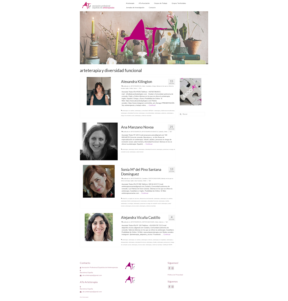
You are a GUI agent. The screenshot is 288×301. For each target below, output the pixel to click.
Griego (154, 86)
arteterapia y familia (164, 201)
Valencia (161, 222)
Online (131, 88)
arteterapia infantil (133, 149)
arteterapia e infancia (146, 239)
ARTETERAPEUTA (136, 86)
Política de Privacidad (175, 275)
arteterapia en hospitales (159, 239)
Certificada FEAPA (167, 244)
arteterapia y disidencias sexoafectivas (164, 110)
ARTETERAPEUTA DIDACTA (150, 131)
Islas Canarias (138, 180)
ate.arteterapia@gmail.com (92, 275)
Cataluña (160, 131)
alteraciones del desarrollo (146, 198)
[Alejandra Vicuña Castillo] (99, 227)
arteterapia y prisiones (160, 113)
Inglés (127, 88)
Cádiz (143, 86)
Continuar (152, 105)
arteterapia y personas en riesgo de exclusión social (147, 203)
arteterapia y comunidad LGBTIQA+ (144, 110)
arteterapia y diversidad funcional (129, 113)
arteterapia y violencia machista (143, 115)
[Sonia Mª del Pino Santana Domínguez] (99, 181)
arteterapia (125, 149)
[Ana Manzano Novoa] (99, 141)
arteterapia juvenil (135, 201)
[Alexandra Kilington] (99, 91)
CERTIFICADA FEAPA (154, 178)
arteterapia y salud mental (136, 151)
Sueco (135, 88)
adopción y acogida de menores (130, 198)
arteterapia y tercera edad (132, 206)
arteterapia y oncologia (127, 203)
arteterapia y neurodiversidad (146, 113)
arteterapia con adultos (128, 110)
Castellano (148, 86)
